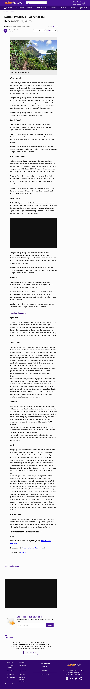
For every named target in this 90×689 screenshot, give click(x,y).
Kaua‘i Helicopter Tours (30, 548)
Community (22, 674)
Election (72, 8)
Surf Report (62, 8)
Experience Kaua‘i (10, 683)
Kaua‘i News (20, 8)
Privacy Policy (69, 674)
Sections (9, 8)
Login (74, 4)
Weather (52, 8)
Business (30, 8)
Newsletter (45, 670)
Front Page (10, 662)
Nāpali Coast (82, 8)
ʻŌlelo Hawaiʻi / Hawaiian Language (22, 679)
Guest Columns (10, 677)
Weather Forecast (10, 12)
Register (79, 4)
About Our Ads (45, 674)
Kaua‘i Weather (22, 665)
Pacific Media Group (78, 670)
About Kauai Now (45, 663)
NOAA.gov (23, 552)
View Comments (31, 652)
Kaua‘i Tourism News (22, 671)
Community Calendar (10, 666)
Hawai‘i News (10, 674)
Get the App (45, 667)
